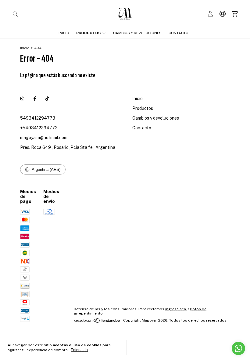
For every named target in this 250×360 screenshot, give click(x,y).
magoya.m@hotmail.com (43, 137)
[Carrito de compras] (235, 14)
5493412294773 (37, 118)
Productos (88, 33)
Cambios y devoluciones (137, 33)
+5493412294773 (39, 127)
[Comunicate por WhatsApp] (238, 348)
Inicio (64, 33)
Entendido (79, 350)
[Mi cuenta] (210, 14)
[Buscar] (15, 14)
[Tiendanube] (97, 322)
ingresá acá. (176, 309)
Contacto (178, 33)
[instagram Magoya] (22, 98)
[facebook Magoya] (35, 98)
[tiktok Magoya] (47, 98)
